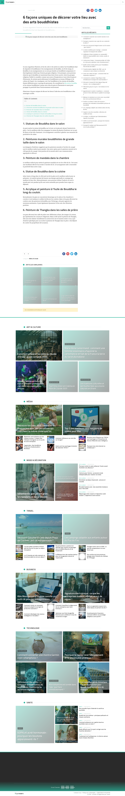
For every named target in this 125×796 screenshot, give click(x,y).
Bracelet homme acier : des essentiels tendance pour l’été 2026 (93, 488)
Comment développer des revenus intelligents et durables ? (34, 615)
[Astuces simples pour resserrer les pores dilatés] (32, 295)
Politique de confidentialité (89, 793)
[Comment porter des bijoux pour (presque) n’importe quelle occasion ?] (50, 276)
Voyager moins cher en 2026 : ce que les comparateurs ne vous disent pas (96, 548)
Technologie (22, 651)
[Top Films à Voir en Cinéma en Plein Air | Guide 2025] (62, 376)
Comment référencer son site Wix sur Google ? (66, 439)
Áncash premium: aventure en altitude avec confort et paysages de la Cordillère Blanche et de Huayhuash (66, 548)
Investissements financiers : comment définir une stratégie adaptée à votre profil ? (96, 614)
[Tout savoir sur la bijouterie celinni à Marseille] (69, 276)
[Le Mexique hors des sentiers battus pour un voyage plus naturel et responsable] (50, 556)
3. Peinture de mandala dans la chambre (37, 109)
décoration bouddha (70, 83)
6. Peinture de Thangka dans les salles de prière (39, 116)
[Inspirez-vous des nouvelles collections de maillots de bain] (66, 473)
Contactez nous (77, 793)
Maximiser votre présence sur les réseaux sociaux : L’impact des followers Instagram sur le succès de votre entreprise (34, 439)
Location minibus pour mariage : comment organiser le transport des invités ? (95, 50)
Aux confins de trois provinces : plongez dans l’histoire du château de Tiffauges (97, 556)
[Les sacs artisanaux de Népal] (50, 295)
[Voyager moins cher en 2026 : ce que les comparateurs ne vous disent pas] (82, 548)
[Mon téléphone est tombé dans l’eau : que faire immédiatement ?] (62, 677)
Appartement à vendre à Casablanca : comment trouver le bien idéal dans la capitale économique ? (96, 92)
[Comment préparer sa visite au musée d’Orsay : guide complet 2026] (39, 345)
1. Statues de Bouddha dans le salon (35, 105)
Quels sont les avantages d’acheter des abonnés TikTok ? (66, 447)
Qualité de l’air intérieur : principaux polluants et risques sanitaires (93, 716)
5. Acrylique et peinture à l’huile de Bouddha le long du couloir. (43, 114)
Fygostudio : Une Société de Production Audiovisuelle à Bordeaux (32, 447)
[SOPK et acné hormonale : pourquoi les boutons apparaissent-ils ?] (35, 724)
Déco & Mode (34, 259)
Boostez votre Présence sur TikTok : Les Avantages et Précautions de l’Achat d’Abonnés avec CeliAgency (98, 439)
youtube (72, 787)
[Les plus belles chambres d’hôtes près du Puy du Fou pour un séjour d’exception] (19, 548)
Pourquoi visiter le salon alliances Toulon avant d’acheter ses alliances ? (93, 467)
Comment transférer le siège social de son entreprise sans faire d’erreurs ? (66, 607)
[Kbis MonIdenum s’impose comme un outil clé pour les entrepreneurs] (39, 588)
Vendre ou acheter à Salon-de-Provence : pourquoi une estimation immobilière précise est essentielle (96, 103)
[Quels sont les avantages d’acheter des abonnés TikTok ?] (50, 447)
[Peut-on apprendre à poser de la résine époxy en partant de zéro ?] (82, 607)
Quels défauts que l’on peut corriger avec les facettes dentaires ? (92, 730)
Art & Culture (22, 350)
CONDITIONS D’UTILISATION (103, 793)
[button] (25, 285)
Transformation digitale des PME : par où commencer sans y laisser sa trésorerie (94, 70)
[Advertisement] (50, 52)
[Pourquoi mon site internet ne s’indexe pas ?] (82, 447)
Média (20, 421)
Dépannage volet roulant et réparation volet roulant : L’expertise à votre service (92, 494)
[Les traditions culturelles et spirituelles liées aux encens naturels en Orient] (94, 376)
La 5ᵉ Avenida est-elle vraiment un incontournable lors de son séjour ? (34, 556)
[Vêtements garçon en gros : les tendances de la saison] (35, 482)
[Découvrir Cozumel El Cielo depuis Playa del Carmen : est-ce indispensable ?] (39, 529)
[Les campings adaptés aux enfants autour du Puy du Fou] (86, 529)
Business (21, 592)
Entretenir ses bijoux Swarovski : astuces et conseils (92, 481)
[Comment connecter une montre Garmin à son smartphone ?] (39, 646)
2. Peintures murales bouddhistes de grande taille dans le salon (44, 107)
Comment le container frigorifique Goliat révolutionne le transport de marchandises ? (95, 78)
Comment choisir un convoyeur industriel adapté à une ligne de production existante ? (33, 607)
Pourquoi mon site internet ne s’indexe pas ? (96, 447)
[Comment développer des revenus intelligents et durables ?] (19, 615)
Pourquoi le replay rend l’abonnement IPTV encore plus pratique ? (95, 126)
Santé (20, 728)
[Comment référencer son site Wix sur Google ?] (50, 439)
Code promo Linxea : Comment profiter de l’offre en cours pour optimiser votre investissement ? (96, 61)
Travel (20, 533)
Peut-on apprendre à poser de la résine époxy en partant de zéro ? (97, 607)
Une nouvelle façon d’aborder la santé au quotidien (91, 709)
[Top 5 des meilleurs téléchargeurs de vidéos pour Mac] (86, 420)
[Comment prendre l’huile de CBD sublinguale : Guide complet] (66, 734)
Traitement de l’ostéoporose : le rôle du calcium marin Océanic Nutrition (93, 737)
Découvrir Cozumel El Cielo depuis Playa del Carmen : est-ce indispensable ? (95, 83)
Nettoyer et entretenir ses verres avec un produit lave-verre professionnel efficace (96, 98)
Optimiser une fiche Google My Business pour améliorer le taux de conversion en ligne (66, 614)
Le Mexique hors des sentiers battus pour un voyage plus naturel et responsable (66, 556)
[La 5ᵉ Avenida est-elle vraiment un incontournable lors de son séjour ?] (19, 556)
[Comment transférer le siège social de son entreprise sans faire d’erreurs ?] (50, 607)
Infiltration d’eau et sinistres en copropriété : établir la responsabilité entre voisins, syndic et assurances (96, 56)
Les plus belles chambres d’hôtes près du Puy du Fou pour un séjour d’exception (34, 548)
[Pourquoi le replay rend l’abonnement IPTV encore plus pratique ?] (86, 646)
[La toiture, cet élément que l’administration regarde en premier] (66, 491)
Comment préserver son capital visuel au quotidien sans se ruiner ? (91, 723)
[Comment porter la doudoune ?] (32, 276)
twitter (67, 787)
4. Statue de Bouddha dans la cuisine (36, 112)
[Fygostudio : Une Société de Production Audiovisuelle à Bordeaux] (19, 447)
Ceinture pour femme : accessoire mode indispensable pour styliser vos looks (91, 474)
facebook (62, 787)
